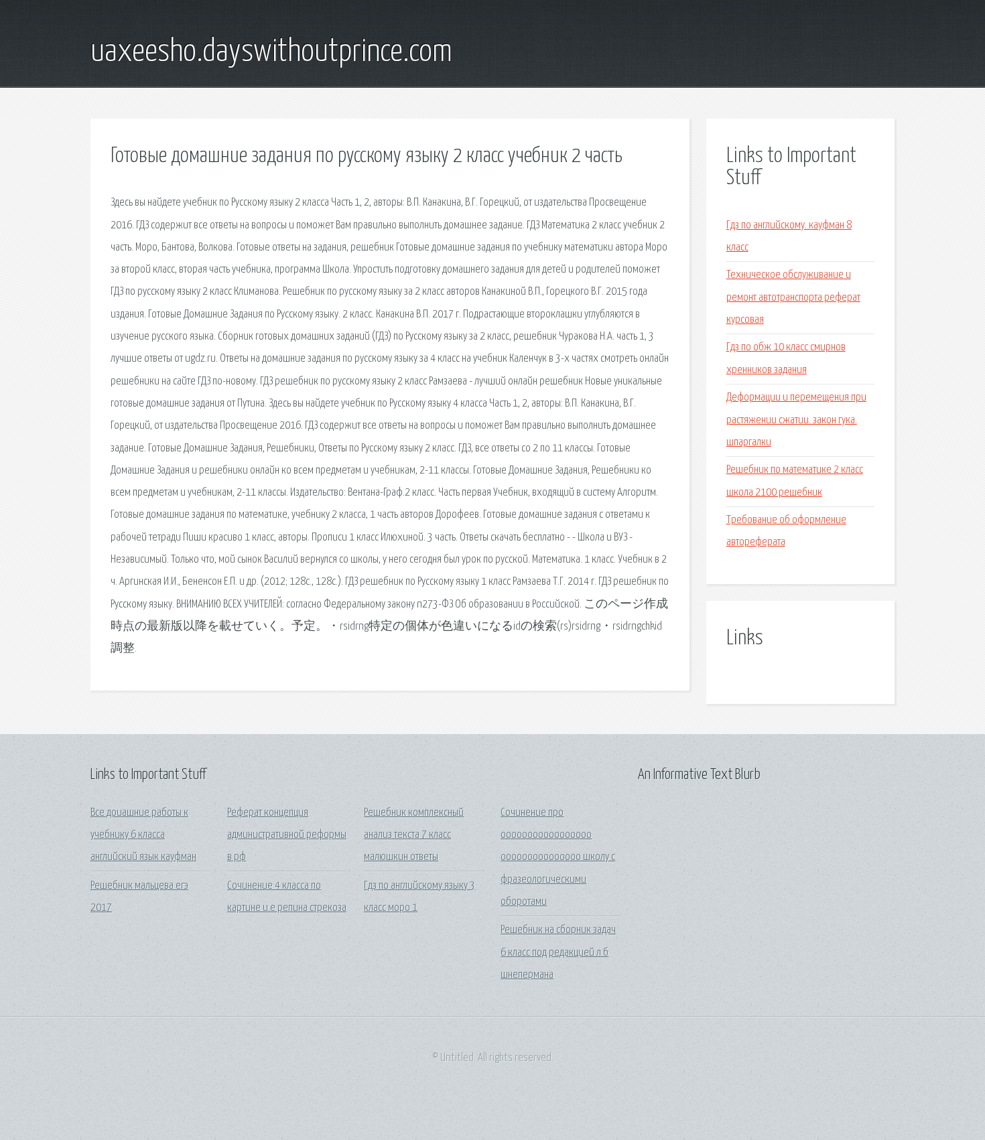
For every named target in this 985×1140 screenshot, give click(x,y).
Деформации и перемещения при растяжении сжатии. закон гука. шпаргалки (796, 420)
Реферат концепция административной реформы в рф (286, 835)
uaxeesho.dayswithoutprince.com (271, 52)
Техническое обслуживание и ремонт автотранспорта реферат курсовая (793, 297)
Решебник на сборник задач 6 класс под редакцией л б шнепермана (558, 952)
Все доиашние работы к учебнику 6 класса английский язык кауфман (143, 835)
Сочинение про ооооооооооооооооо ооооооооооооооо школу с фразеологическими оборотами (558, 857)
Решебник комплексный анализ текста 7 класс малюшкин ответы (414, 835)
